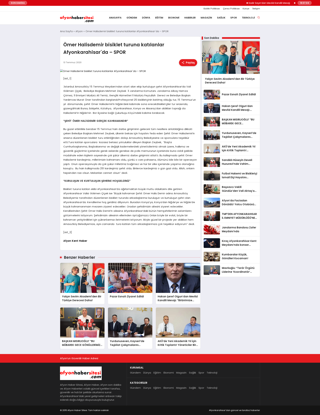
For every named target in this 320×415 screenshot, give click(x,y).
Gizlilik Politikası (211, 8)
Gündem (131, 17)
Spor (233, 17)
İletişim (256, 8)
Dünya (146, 17)
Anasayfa (115, 17)
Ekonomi (173, 17)
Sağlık (221, 17)
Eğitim (159, 17)
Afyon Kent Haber (75, 241)
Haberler (190, 17)
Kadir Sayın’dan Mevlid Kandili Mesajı (261, 3)
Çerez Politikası (231, 8)
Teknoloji (248, 17)
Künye (246, 8)
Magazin (206, 17)
